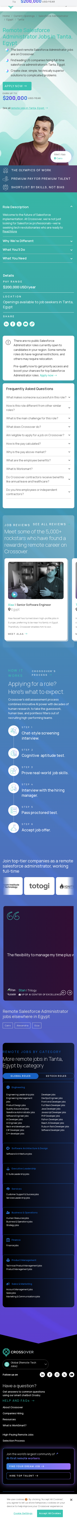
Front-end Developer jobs (53, 1101)
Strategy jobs (12, 1225)
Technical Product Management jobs (24, 1265)
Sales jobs (11, 1292)
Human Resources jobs (17, 1218)
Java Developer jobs (50, 1108)
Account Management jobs (19, 1289)
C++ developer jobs (15, 1133)
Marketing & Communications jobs (23, 1296)
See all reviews (50, 524)
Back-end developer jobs (18, 1126)
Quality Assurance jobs (17, 1108)
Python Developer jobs (52, 1119)
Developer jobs (48, 1094)
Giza (36, 1025)
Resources (9, 1419)
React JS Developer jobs (52, 1122)
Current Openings (24, 16)
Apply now (47, 375)
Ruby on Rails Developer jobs (55, 1126)
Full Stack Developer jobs (53, 1105)
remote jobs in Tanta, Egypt (28, 108)
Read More (10, 231)
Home (6, 16)
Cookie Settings (23, 1513)
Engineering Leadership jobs (20, 1094)
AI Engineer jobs (14, 1122)
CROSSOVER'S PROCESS (44, 673)
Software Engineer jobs (17, 1115)
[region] (38, 1507)
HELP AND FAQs (17, 1401)
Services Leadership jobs (18, 1197)
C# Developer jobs (15, 1130)
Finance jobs (12, 1245)
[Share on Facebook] (12, 324)
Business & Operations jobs (19, 1221)
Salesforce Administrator (53, 16)
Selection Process (14, 1440)
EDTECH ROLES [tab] (56, 1075)
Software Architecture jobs (19, 1153)
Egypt (9, 19)
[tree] (38, 420)
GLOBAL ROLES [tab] (21, 1075)
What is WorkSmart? (15, 1425)
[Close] (71, 1500)
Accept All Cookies (50, 1513)
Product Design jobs (16, 1105)
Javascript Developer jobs (53, 1112)
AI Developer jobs (14, 1119)
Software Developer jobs (52, 1130)
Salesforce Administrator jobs (20, 1112)
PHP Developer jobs (50, 1115)
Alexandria (22, 1025)
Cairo (8, 1025)
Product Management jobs (19, 1269)
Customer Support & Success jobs (22, 1194)
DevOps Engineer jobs (51, 1098)
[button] (38, 207)
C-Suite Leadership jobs (17, 1174)
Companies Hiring (13, 1413)
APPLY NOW (14, 86)
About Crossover (13, 1407)
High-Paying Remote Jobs (18, 1434)
